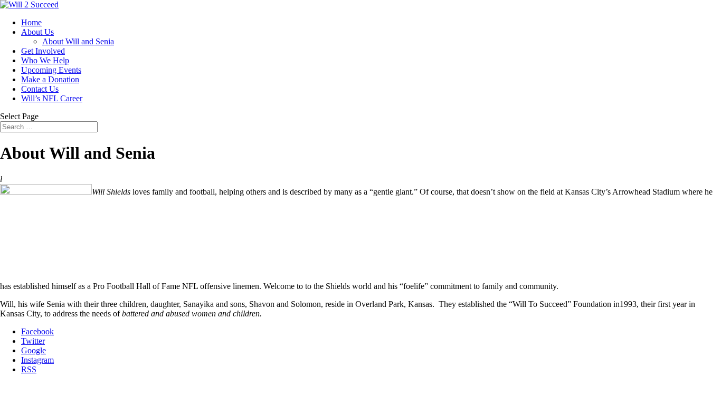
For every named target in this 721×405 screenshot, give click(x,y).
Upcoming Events (51, 69)
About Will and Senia (78, 41)
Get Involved (43, 50)
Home (31, 22)
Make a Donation (50, 79)
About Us (37, 31)
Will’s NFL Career (51, 98)
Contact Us (40, 88)
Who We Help (45, 60)
